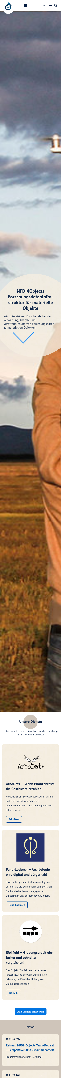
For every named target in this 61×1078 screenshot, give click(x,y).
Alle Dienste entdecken (30, 1011)
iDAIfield (13, 993)
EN (50, 5)
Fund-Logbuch (17, 905)
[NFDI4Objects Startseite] (8, 8)
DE (43, 5)
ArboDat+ (14, 819)
